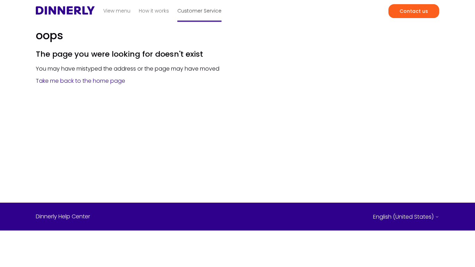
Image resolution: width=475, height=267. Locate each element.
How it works (154, 10)
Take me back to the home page (80, 81)
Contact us (414, 11)
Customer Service (199, 10)
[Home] (65, 12)
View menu (116, 10)
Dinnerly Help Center (63, 216)
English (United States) (404, 217)
